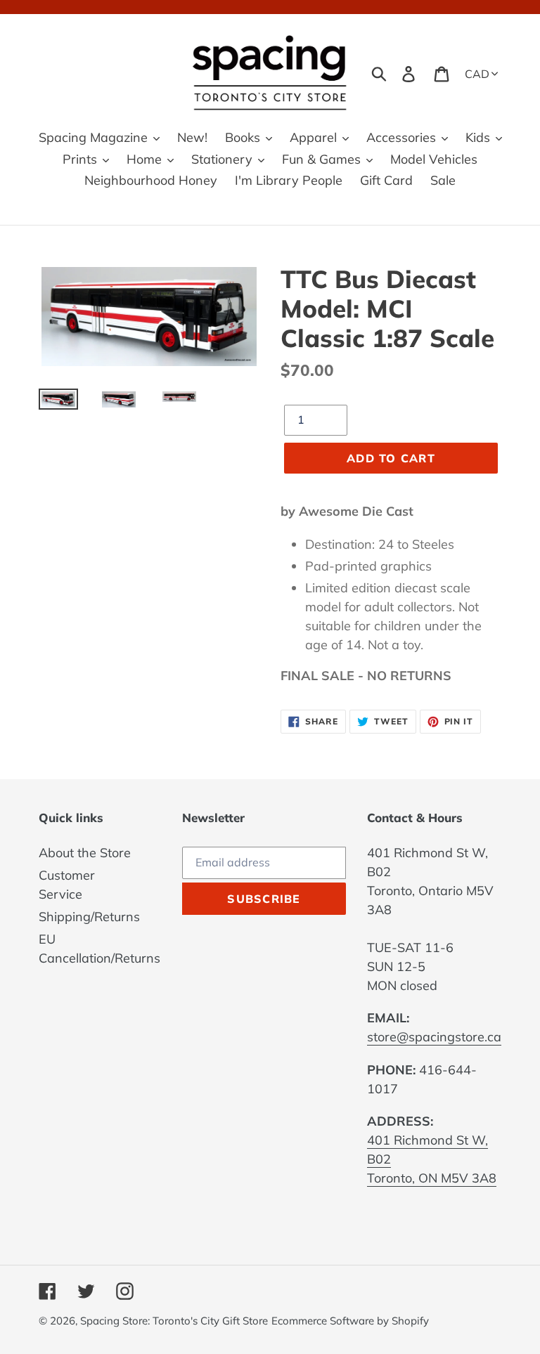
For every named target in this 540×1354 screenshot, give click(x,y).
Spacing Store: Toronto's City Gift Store (174, 1320)
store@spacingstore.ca (434, 1037)
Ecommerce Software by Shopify (350, 1320)
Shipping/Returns (89, 917)
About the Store (85, 853)
